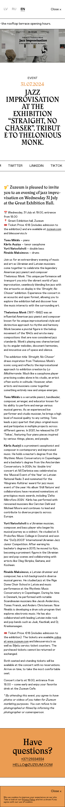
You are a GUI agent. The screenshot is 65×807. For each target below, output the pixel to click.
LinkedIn (40, 165)
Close (55, 9)
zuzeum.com (54, 229)
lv (6, 9)
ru (14, 9)
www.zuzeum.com (18, 641)
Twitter (18, 165)
